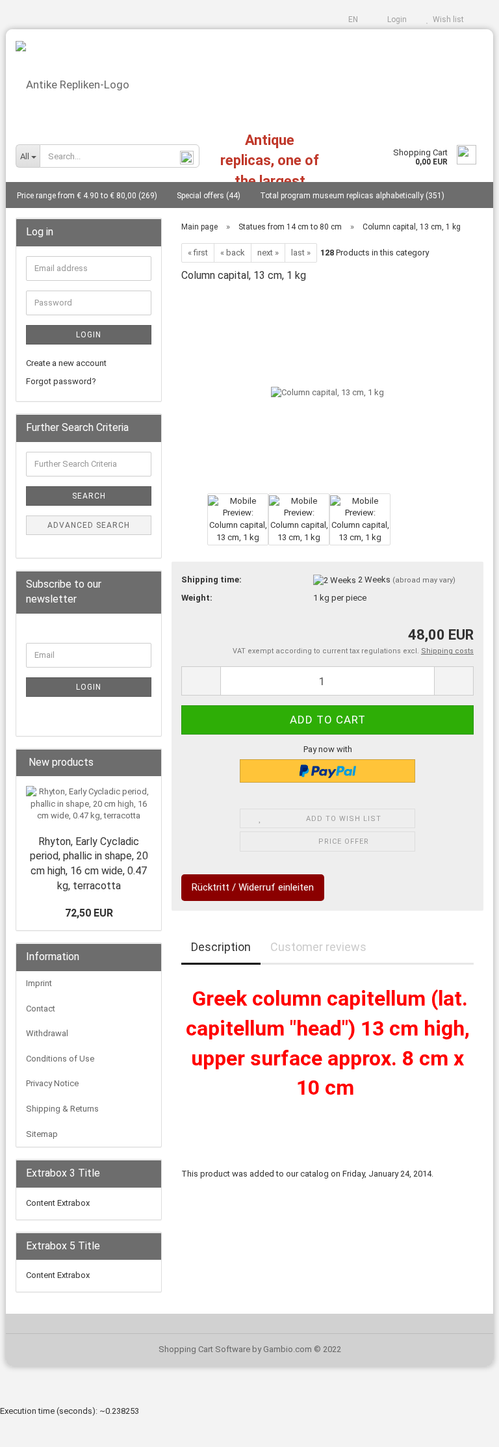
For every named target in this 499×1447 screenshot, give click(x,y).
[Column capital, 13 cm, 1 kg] (327, 392)
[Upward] (463, 1427)
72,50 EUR (89, 913)
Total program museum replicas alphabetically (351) (352, 195)
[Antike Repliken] (249, 79)
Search (89, 496)
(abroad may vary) (423, 580)
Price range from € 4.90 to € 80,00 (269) (87, 195)
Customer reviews (318, 947)
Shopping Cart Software (204, 1349)
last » (301, 252)
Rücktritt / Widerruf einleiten (253, 887)
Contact (40, 1008)
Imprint (39, 983)
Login (395, 19)
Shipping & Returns (62, 1109)
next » (268, 252)
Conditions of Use (60, 1058)
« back (232, 252)
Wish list (446, 19)
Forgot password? (61, 381)
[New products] (147, 762)
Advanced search (88, 525)
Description (221, 947)
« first (198, 252)
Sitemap (42, 1134)
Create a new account (66, 363)
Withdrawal (47, 1033)
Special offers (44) (208, 195)
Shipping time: (211, 579)
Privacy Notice (52, 1083)
